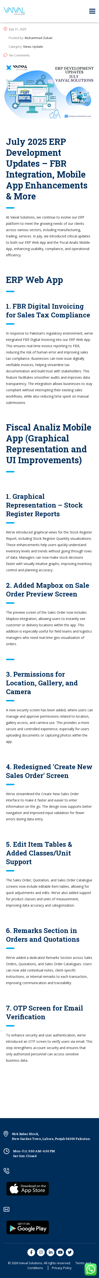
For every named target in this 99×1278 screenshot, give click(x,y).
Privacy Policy (62, 1268)
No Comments (19, 55)
